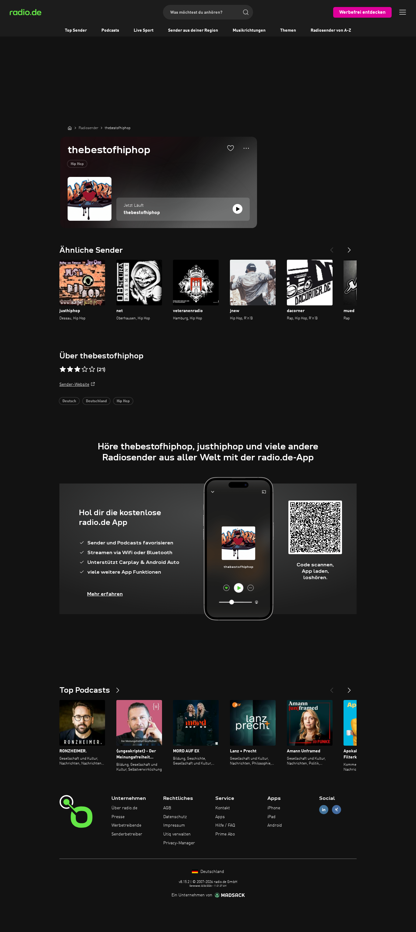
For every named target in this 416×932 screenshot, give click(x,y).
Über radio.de (124, 808)
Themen (288, 30)
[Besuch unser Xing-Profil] (336, 809)
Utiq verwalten (177, 834)
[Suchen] (245, 12)
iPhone (273, 808)
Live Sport (143, 30)
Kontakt (222, 808)
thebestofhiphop (142, 212)
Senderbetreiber (126, 834)
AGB (167, 808)
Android (274, 825)
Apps (220, 817)
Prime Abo (225, 834)
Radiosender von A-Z (331, 30)
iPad (271, 817)
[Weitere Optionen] (246, 148)
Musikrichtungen (249, 30)
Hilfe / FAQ (225, 825)
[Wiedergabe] (237, 209)
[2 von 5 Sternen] (70, 369)
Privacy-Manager (179, 843)
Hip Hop (77, 164)
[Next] (349, 247)
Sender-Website (74, 384)
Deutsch (69, 401)
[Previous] (331, 247)
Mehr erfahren (105, 594)
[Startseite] (69, 127)
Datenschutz (175, 817)
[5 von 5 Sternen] (92, 369)
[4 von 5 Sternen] (84, 369)
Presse (118, 817)
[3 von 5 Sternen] (77, 369)
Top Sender (76, 30)
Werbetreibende (126, 825)
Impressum (174, 825)
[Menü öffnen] (402, 12)
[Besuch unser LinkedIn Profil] (323, 809)
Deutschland (96, 401)
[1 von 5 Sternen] (62, 369)
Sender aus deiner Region (193, 30)
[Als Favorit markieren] (230, 148)
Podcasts (110, 30)
